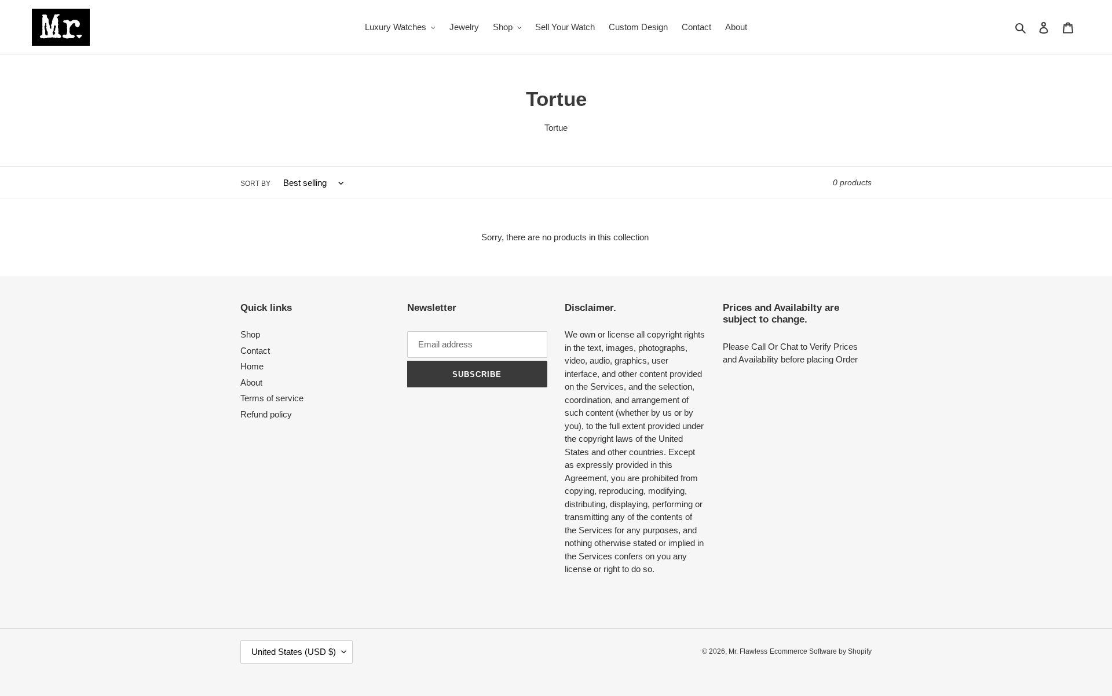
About (251, 382)
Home (252, 366)
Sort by (255, 184)
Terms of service (271, 398)
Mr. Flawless (748, 651)
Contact (255, 351)
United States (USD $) (293, 652)
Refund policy (266, 414)
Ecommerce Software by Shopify (821, 651)
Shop (250, 334)
